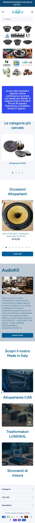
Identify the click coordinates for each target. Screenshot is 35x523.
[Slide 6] (22, 247)
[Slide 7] (25, 247)
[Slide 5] (19, 247)
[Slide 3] (19, 172)
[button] (32, 12)
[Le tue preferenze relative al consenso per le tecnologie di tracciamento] (2, 392)
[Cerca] (3, 19)
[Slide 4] (22, 172)
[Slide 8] (29, 247)
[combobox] (17, 19)
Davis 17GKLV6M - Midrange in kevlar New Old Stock (16, 234)
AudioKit (10, 270)
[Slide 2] (16, 172)
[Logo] (18, 12)
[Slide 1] (12, 172)
